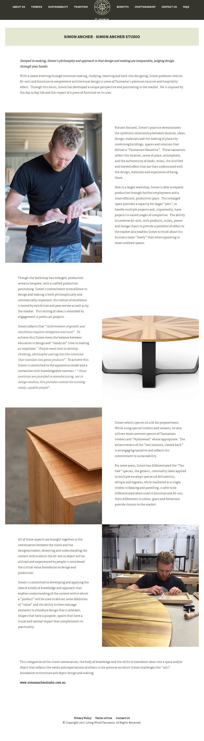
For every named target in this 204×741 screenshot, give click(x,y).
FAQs (186, 7)
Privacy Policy (82, 718)
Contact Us (169, 7)
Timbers (36, 7)
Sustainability (58, 7)
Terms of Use (103, 718)
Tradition (81, 7)
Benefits (123, 7)
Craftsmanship (145, 7)
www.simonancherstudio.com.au (43, 683)
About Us (19, 7)
